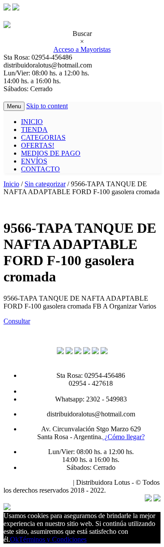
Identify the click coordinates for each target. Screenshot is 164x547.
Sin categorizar (45, 184)
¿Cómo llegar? (124, 436)
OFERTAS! (37, 145)
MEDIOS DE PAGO (50, 153)
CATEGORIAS (43, 137)
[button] (16, 321)
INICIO (32, 121)
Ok (14, 539)
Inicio (11, 184)
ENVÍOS (34, 161)
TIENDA (34, 129)
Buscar (82, 33)
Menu (14, 106)
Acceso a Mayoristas (82, 49)
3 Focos (118, 490)
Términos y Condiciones (37, 482)
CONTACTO (40, 169)
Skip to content (47, 106)
